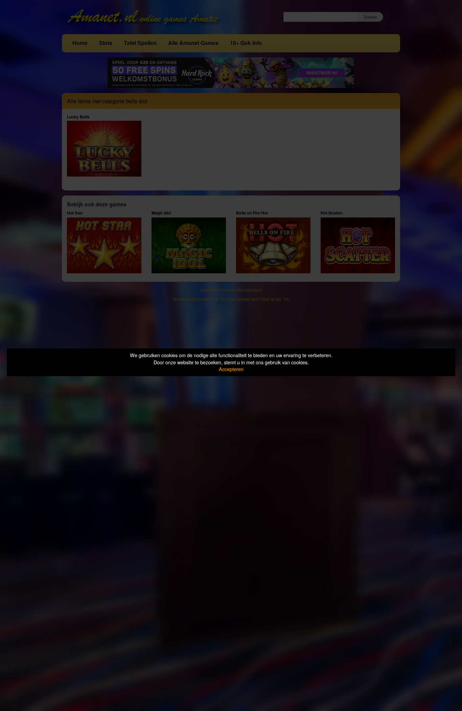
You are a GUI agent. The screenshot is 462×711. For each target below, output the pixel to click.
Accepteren (231, 368)
